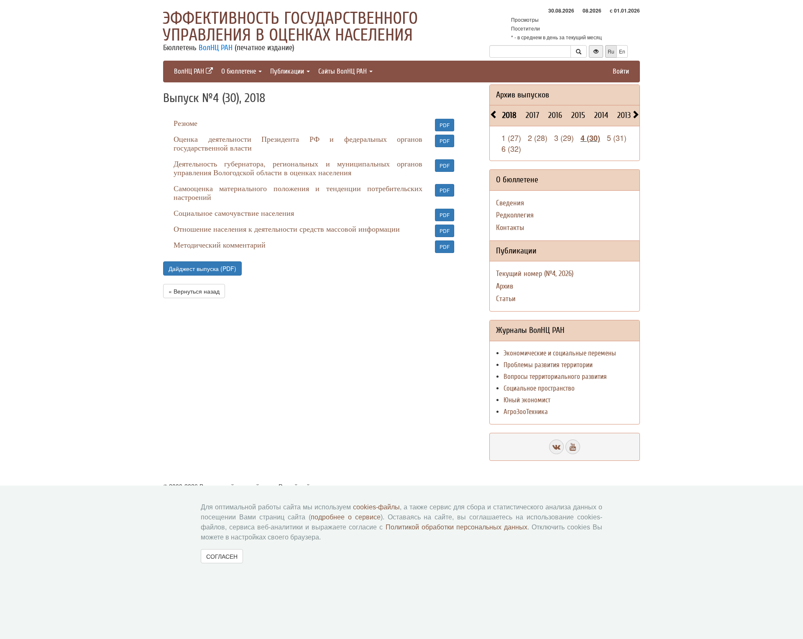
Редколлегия (515, 215)
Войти (621, 71)
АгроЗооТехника (526, 412)
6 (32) (511, 148)
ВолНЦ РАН (216, 47)
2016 (555, 115)
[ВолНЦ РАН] (556, 447)
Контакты (510, 227)
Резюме (185, 123)
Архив (504, 286)
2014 (601, 115)
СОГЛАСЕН (222, 556)
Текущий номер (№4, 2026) (534, 273)
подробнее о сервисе (346, 517)
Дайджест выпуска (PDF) (202, 268)
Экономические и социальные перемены (560, 353)
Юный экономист (527, 400)
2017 (532, 115)
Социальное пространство (539, 388)
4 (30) (590, 138)
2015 (578, 115)
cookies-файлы (376, 507)
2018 (509, 115)
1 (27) (511, 137)
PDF (445, 124)
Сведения (510, 203)
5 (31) (617, 137)
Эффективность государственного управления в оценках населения (290, 26)
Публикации (288, 71)
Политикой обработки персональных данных (456, 527)
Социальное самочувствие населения (234, 213)
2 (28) (537, 137)
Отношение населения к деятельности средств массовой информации (287, 229)
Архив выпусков (522, 95)
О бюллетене (239, 71)
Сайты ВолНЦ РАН (343, 71)
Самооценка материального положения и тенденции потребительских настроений (298, 192)
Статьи (506, 298)
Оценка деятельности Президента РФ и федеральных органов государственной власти (298, 143)
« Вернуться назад (194, 291)
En (622, 51)
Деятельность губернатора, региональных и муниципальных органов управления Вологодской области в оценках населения (298, 167)
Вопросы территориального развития (555, 377)
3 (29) (564, 137)
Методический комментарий (220, 245)
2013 (624, 115)
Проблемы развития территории (548, 365)
